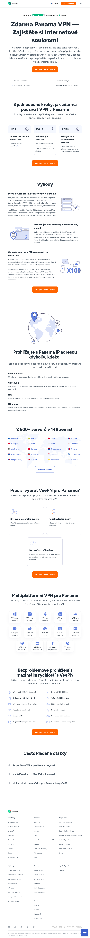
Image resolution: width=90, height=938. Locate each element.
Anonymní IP (12, 884)
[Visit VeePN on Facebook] (9, 927)
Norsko (74, 449)
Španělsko (55, 460)
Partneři (61, 870)
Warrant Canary (64, 844)
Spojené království (78, 454)
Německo (35, 454)
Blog (35, 857)
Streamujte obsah (14, 870)
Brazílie (33, 438)
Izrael (53, 444)
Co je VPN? (37, 822)
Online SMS (37, 884)
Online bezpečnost (14, 879)
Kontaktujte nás (64, 827)
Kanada (34, 449)
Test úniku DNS (39, 879)
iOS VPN (11, 835)
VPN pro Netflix (13, 901)
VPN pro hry (12, 888)
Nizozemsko (56, 449)
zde (17, 146)
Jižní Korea (15, 449)
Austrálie (14, 438)
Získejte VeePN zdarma (45, 69)
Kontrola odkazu (39, 888)
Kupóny (36, 844)
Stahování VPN (39, 827)
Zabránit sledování (14, 892)
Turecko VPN (38, 918)
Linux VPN (11, 831)
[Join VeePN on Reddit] (27, 927)
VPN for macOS (13, 827)
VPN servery (38, 853)
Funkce (36, 831)
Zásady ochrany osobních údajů (70, 835)
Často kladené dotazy (67, 831)
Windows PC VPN (14, 822)
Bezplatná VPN (13, 857)
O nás (61, 853)
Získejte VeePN (68, 3)
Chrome (11, 844)
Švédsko (74, 460)
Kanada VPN (38, 914)
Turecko (34, 460)
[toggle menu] (80, 3)
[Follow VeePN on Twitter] (15, 927)
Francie (74, 438)
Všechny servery (45, 469)
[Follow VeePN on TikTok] (21, 927)
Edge (10, 853)
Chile (53, 438)
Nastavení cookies (65, 849)
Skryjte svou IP (39, 875)
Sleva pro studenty (40, 849)
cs (55, 3)
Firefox (10, 849)
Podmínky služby (65, 840)
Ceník (36, 835)
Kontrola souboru (40, 892)
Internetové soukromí (15, 875)
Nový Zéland (16, 454)
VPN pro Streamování (15, 897)
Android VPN (12, 840)
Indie (33, 444)
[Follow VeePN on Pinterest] (33, 927)
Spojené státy (16, 460)
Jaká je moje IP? (39, 870)
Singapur (54, 454)
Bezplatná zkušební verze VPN (44, 840)
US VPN (36, 905)
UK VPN (36, 910)
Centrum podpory (65, 822)
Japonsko (75, 444)
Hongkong (15, 444)
